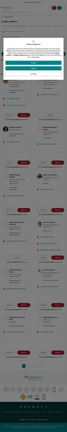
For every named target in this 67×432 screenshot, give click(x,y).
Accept (33, 63)
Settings (33, 74)
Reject (33, 68)
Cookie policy (35, 57)
